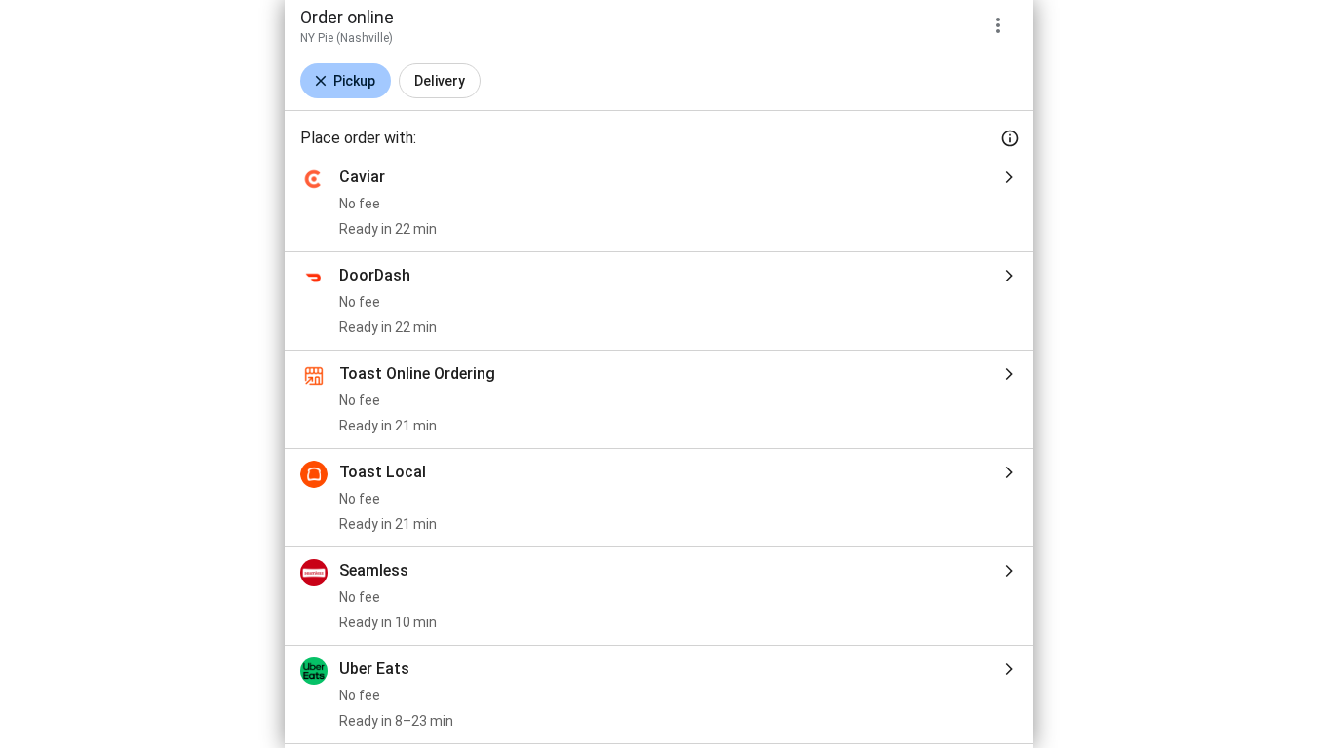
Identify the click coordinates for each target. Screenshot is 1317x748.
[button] (345, 80)
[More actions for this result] (998, 25)
